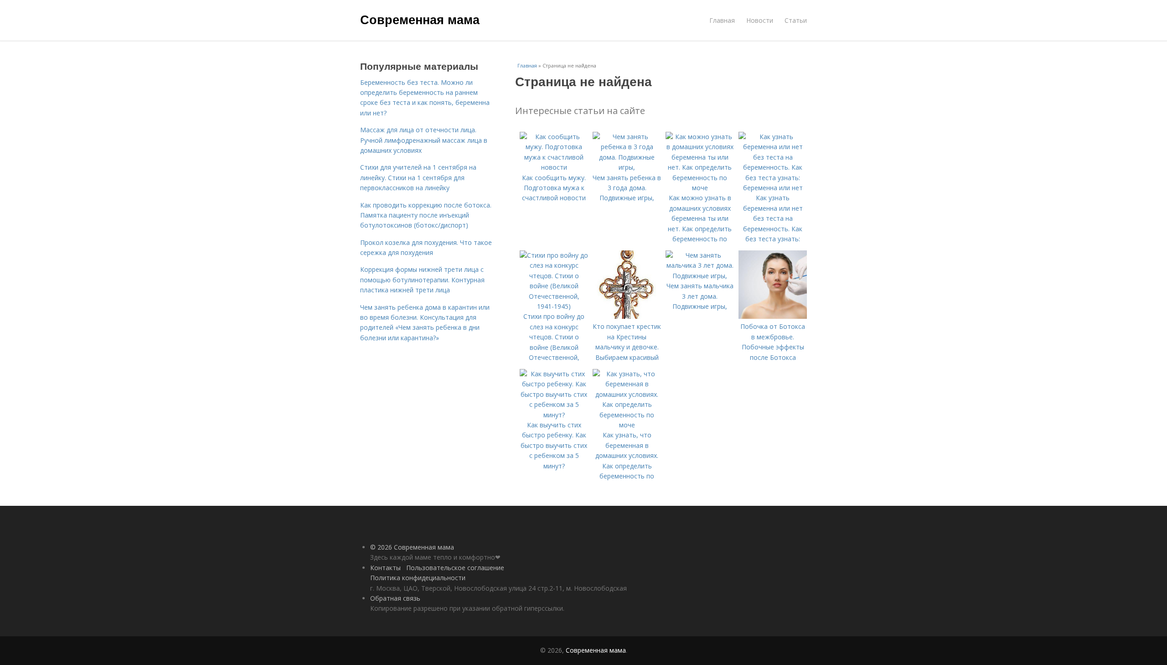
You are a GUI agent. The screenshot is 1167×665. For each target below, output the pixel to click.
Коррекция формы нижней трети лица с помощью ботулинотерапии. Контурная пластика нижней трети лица (422, 279)
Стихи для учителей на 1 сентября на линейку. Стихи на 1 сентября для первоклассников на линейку (418, 177)
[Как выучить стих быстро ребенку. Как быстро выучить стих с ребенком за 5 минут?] (554, 414)
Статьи (796, 20)
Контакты (385, 567)
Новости (759, 20)
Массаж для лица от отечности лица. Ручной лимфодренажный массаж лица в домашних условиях (423, 140)
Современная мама (420, 19)
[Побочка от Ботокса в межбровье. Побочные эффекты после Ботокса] (772, 316)
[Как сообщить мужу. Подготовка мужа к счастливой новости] (554, 167)
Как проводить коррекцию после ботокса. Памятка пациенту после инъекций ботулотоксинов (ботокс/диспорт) (425, 215)
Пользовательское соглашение (455, 567)
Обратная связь (395, 598)
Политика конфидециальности (417, 577)
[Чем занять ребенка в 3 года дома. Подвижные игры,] (627, 167)
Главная (722, 20)
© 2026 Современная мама (412, 547)
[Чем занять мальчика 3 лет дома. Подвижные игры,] (700, 275)
